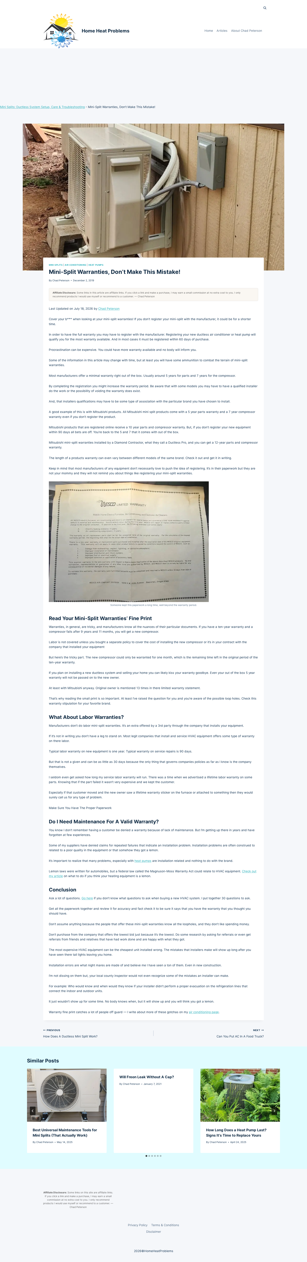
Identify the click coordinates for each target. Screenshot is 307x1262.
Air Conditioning (75, 265)
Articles (222, 30)
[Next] (274, 1111)
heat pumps (142, 861)
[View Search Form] (265, 8)
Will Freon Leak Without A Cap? (146, 1077)
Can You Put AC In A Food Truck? (240, 1033)
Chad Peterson (60, 280)
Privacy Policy (137, 1225)
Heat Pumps (96, 265)
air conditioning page (204, 1012)
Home (208, 30)
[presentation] (67, 1095)
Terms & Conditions (165, 1225)
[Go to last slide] (33, 1111)
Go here (87, 898)
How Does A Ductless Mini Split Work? (70, 1033)
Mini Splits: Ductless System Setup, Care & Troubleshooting (42, 107)
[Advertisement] (153, 75)
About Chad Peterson (246, 30)
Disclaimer (153, 1231)
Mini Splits (56, 265)
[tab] (146, 1156)
